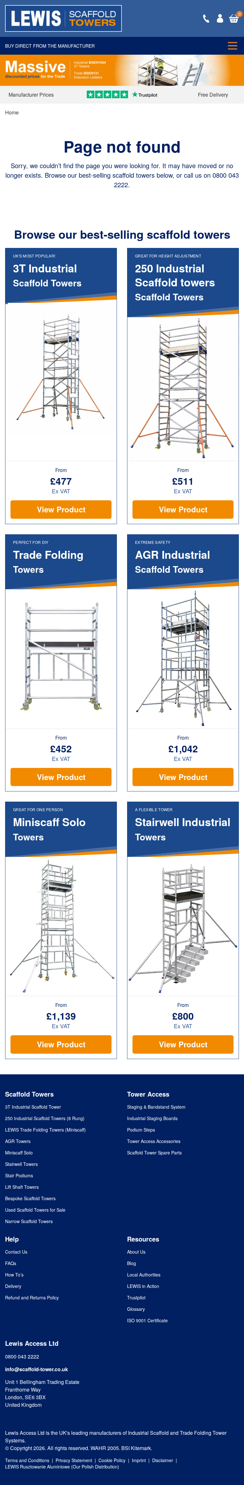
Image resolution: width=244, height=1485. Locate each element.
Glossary (136, 1309)
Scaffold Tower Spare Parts (154, 1152)
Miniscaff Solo (19, 1152)
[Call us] (206, 18)
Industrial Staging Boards (152, 1118)
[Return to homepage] (63, 18)
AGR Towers (17, 1141)
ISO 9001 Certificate (147, 1320)
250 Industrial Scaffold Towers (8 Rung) (45, 1118)
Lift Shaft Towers (22, 1187)
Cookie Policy (111, 1460)
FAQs (10, 1263)
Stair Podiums (19, 1175)
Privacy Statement (74, 1460)
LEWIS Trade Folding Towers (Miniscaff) (45, 1129)
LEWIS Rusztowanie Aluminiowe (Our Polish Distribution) (62, 1466)
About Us (136, 1252)
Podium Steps (141, 1129)
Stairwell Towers (21, 1164)
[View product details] (61, 369)
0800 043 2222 (22, 1356)
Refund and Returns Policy (32, 1297)
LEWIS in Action (143, 1286)
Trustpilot (136, 1297)
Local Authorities (143, 1274)
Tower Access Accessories (153, 1141)
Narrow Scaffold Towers (29, 1221)
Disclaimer (162, 1460)
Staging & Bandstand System (156, 1107)
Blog (131, 1263)
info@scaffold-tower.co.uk (36, 1369)
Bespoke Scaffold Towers (30, 1198)
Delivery (13, 1286)
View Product (61, 509)
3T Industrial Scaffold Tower (33, 1107)
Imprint (139, 1460)
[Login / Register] (220, 18)
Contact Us (16, 1252)
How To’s (14, 1274)
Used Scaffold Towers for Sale (35, 1210)
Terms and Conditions (27, 1460)
